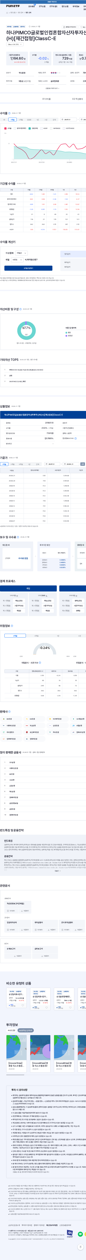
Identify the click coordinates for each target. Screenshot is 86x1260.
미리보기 (12, 911)
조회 (82, 464)
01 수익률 (46, 99)
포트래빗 (31, 6)
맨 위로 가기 (80, 1247)
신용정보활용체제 (66, 1225)
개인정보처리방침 (53, 1225)
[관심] (23, 1005)
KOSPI (46, 128)
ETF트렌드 (54, 6)
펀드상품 (65, 6)
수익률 (9, 128)
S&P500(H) (56, 128)
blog (80, 1234)
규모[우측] (35, 128)
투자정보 (76, 6)
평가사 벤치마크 (21, 128)
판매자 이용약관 (39, 1225)
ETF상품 (42, 6)
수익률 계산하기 (28, 268)
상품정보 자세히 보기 (52, 88)
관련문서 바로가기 (71, 27)
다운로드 (26, 911)
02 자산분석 (77, 99)
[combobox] (21, 253)
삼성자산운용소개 (14, 1225)
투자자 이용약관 (27, 1225)
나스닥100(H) (70, 128)
